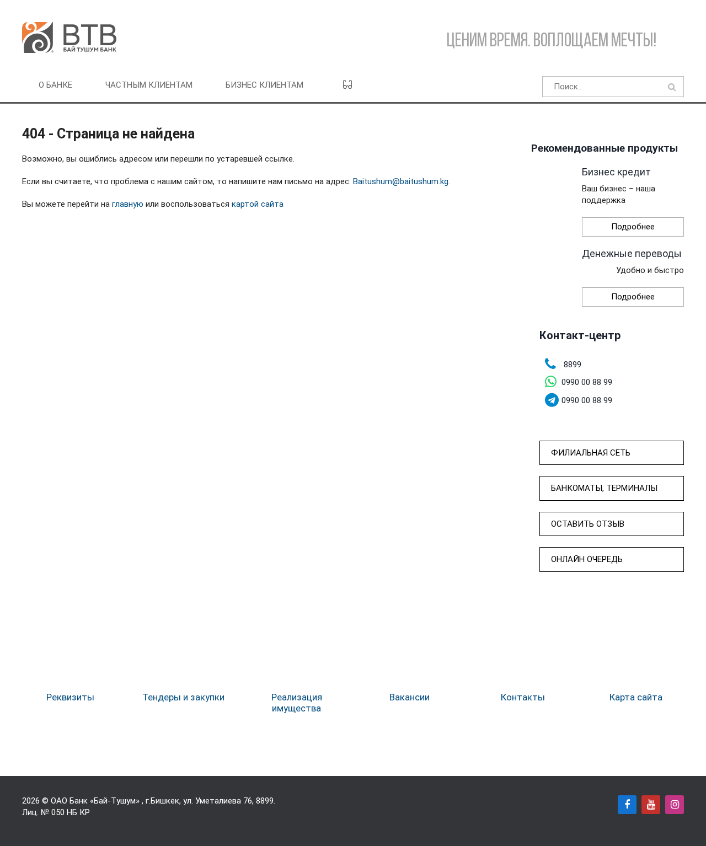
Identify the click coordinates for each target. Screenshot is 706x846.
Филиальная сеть (590, 453)
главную (127, 204)
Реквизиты (70, 697)
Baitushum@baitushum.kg (400, 181)
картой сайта (258, 204)
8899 (265, 801)
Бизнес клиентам (264, 85)
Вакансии (409, 697)
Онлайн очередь (587, 559)
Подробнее (633, 227)
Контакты (523, 697)
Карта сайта (635, 697)
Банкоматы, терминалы (604, 488)
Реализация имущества (296, 703)
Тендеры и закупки (183, 697)
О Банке (55, 85)
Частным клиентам (148, 85)
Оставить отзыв (587, 524)
